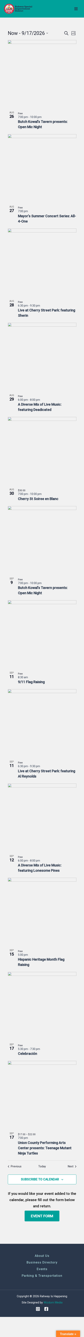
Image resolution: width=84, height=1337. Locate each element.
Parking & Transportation (42, 1276)
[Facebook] (46, 1309)
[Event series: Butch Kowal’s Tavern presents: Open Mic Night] (43, 117)
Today (42, 1166)
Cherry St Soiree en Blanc (38, 499)
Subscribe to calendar (40, 1179)
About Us (42, 1256)
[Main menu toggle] (76, 9)
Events (42, 1269)
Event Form (42, 1216)
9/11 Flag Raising (31, 682)
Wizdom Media (53, 1302)
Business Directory (42, 1262)
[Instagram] (38, 1309)
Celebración (27, 1054)
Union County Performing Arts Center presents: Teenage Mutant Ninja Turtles (44, 1148)
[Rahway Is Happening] (18, 9)
